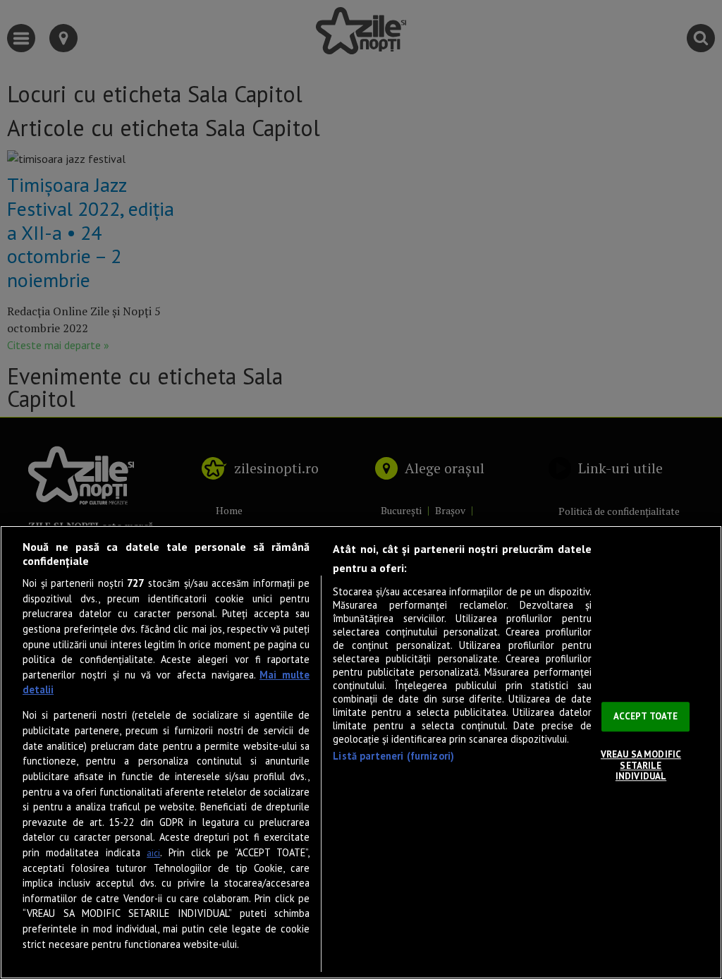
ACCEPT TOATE (645, 717)
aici (153, 853)
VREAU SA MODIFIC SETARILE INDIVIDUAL (641, 765)
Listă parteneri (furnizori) (393, 755)
